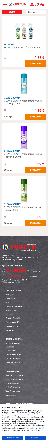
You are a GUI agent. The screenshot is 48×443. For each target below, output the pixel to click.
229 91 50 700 (15, 276)
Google (19, 413)
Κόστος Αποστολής (13, 354)
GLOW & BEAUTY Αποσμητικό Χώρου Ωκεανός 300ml (23, 102)
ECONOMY (9, 44)
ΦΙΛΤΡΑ (12, 12)
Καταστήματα (11, 298)
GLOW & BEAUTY (12, 97)
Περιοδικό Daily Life (13, 318)
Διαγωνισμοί (11, 395)
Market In (17, 4)
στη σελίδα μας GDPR (35, 428)
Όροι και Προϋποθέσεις (15, 375)
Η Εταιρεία (10, 295)
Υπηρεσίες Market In (14, 306)
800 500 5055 (15, 270)
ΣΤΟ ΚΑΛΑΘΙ (35, 63)
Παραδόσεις (10, 347)
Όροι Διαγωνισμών (13, 391)
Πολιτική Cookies (13, 383)
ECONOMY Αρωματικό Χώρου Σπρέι (22, 47)
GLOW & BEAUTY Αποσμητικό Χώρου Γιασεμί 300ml (23, 209)
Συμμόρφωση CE (12, 322)
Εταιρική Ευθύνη (12, 326)
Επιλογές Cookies (13, 387)
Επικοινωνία (10, 330)
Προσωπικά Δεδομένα (14, 379)
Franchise (9, 314)
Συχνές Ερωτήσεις (13, 343)
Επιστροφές (10, 351)
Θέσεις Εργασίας (12, 310)
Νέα (7, 302)
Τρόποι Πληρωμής (13, 358)
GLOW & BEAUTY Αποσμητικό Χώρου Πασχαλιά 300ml (23, 155)
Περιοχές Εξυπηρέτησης (15, 362)
